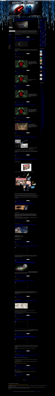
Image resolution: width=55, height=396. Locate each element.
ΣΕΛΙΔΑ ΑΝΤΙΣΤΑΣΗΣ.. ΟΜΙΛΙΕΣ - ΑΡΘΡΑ (25, 86)
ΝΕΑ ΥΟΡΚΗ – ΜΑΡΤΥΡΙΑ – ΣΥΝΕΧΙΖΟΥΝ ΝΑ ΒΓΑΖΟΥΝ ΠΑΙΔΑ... (43, 118)
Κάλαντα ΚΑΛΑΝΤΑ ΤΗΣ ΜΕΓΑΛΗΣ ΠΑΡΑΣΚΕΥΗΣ (23, 121)
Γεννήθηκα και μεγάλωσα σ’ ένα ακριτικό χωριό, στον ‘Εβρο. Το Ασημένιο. (44, 51)
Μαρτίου (41, 126)
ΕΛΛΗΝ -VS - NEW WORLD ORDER (20, 201)
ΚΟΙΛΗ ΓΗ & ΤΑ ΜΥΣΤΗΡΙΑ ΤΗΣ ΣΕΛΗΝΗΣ (43, 37)
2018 (40, 129)
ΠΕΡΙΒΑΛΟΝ (28, 334)
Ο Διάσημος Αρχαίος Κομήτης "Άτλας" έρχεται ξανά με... (42, 104)
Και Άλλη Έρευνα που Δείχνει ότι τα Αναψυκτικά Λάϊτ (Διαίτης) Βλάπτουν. (44, 54)
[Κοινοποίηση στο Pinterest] (29, 53)
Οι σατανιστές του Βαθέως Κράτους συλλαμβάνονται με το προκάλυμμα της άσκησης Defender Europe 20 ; (24, 203)
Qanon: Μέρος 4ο (17, 57)
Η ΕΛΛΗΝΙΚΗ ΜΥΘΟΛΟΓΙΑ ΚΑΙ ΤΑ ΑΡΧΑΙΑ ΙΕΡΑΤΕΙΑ (43, 32)
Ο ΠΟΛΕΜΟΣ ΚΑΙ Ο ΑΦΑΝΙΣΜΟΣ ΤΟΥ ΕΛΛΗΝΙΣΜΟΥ (43, 38)
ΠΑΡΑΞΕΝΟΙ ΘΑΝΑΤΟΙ (43, 44)
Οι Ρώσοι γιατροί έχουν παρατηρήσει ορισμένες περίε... (43, 121)
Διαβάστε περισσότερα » (17, 35)
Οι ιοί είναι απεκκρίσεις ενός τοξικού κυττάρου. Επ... (43, 110)
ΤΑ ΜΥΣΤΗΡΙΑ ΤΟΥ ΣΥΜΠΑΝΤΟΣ (19, 54)
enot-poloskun (36, 391)
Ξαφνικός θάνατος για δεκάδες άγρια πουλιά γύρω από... (43, 119)
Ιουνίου (41, 91)
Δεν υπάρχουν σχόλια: (23, 53)
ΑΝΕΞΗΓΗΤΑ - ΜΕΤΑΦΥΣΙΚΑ (43, 39)
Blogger (40, 391)
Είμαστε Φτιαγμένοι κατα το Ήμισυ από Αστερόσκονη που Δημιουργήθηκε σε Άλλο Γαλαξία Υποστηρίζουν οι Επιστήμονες (25, 262)
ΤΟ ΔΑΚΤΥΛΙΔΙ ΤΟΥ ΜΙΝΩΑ (42, 49)
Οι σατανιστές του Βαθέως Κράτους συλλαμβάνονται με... (42, 108)
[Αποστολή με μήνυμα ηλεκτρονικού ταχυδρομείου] (26, 53)
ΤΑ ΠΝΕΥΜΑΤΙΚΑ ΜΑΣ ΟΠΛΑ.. (43, 43)
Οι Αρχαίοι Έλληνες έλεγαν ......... (43, 45)
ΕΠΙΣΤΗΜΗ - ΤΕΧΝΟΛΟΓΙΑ (30, 242)
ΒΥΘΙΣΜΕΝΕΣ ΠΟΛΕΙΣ (42, 46)
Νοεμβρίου (42, 89)
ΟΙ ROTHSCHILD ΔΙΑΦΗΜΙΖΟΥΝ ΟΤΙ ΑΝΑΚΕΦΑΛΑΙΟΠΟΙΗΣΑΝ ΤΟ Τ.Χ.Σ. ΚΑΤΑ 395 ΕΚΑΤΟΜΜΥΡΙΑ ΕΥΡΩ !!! (43, 75)
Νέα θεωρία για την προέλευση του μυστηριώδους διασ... (42, 94)
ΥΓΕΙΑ (45, 46)
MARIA (10, 46)
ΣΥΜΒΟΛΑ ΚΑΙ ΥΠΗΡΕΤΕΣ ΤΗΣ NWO (43, 33)
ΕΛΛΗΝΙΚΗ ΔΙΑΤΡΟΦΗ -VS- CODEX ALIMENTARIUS (21, 242)
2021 (40, 87)
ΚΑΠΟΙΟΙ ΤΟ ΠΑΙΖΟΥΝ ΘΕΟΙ (43, 30)
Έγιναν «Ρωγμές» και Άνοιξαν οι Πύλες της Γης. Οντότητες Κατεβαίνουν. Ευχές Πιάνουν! (44, 57)
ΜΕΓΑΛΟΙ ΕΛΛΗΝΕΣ (24, 260)
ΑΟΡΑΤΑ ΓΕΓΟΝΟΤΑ (10, 43)
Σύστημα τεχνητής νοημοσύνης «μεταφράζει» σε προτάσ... (42, 123)
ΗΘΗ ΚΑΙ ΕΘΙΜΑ (18, 133)
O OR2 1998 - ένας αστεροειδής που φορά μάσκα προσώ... (42, 97)
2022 (40, 86)
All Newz (9, 42)
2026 (40, 83)
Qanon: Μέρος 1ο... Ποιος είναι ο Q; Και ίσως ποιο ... (43, 100)
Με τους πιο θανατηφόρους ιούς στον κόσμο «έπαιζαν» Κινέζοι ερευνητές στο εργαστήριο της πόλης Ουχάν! (43, 64)
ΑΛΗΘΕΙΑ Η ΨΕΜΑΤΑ (18, 86)
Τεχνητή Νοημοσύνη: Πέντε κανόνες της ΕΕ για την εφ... (42, 125)
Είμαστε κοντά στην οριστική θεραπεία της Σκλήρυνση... (42, 111)
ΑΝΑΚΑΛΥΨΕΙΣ (41, 28)
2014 (40, 132)
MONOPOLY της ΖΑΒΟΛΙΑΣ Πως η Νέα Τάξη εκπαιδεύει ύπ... (42, 106)
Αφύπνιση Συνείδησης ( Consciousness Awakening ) (10, 36)
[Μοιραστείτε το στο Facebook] (28, 53)
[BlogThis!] (27, 53)
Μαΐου (41, 92)
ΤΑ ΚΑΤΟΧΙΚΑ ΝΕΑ (42, 34)
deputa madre (11, 48)
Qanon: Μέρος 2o (42, 99)
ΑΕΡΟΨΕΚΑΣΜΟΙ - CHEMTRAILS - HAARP (43, 40)
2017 (40, 130)
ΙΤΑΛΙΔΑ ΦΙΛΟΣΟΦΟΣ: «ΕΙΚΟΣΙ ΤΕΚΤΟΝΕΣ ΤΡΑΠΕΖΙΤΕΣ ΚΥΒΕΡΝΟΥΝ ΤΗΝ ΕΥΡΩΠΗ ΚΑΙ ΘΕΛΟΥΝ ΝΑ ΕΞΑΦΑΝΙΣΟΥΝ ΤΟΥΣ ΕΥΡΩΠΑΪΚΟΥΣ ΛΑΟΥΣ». (43, 68)
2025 (40, 84)
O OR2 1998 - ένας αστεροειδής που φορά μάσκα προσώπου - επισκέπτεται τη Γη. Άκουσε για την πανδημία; (25, 40)
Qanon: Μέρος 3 (17, 72)
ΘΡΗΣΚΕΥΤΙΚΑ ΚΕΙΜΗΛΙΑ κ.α (23, 133)
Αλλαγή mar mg (11, 47)
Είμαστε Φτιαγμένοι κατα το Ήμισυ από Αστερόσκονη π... (42, 113)
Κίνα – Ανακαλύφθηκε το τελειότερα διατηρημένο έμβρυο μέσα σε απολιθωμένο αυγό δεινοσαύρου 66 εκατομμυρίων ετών (43, 71)
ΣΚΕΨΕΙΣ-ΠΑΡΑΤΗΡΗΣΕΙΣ (43, 36)
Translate (11, 32)
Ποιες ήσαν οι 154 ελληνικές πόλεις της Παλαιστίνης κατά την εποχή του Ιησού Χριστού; (44, 60)
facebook (9, 21)
